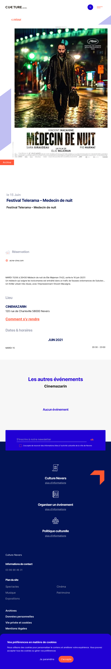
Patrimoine (63, 592)
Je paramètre (47, 659)
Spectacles (12, 586)
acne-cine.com (17, 260)
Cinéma (61, 586)
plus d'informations (55, 482)
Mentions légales (16, 628)
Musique (10, 592)
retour (17, 19)
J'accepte (66, 659)
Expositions (12, 598)
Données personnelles (19, 616)
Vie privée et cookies (18, 622)
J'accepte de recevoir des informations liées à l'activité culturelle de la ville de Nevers (57, 445)
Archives (11, 610)
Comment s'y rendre (22, 319)
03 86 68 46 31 (13, 570)
